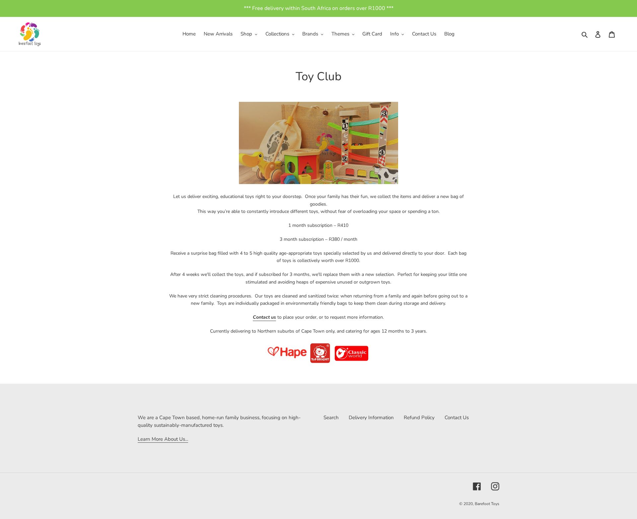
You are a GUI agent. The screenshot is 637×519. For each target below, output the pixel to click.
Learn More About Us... (163, 439)
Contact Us (457, 417)
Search (331, 417)
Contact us (264, 317)
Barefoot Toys (487, 503)
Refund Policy (419, 417)
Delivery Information (371, 417)
